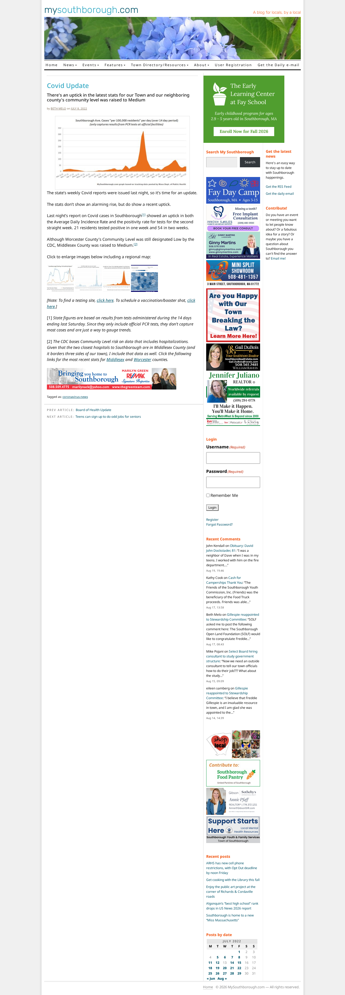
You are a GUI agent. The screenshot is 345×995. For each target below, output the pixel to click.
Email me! (278, 258)
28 (232, 973)
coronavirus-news (75, 397)
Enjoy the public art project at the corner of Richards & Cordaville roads (231, 891)
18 (210, 968)
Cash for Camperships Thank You (224, 580)
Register (212, 519)
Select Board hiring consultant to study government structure (231, 656)
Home (52, 64)
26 (217, 973)
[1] (144, 215)
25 (210, 973)
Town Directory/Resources (158, 64)
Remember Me (224, 495)
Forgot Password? (219, 524)
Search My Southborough (230, 151)
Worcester (142, 359)
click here (105, 300)
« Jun (211, 978)
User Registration (233, 64)
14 (232, 962)
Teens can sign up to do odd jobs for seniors (108, 416)
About (200, 64)
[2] (135, 244)
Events (89, 64)
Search (250, 162)
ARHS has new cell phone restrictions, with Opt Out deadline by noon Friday (231, 868)
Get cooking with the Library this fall (233, 879)
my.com (91, 9)
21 (232, 968)
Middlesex (115, 359)
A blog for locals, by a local (277, 12)
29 (239, 973)
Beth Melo (58, 108)
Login (212, 507)
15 (239, 962)
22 (239, 968)
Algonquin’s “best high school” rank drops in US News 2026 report (232, 906)
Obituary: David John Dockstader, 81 (229, 548)
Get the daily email (280, 193)
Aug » (222, 978)
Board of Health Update (93, 410)
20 (225, 968)
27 (225, 973)
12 (217, 962)
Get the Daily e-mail (278, 64)
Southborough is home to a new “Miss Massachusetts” (230, 917)
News (68, 64)
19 (217, 968)
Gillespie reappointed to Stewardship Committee (232, 617)
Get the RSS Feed (278, 186)
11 (210, 962)
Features (114, 64)
